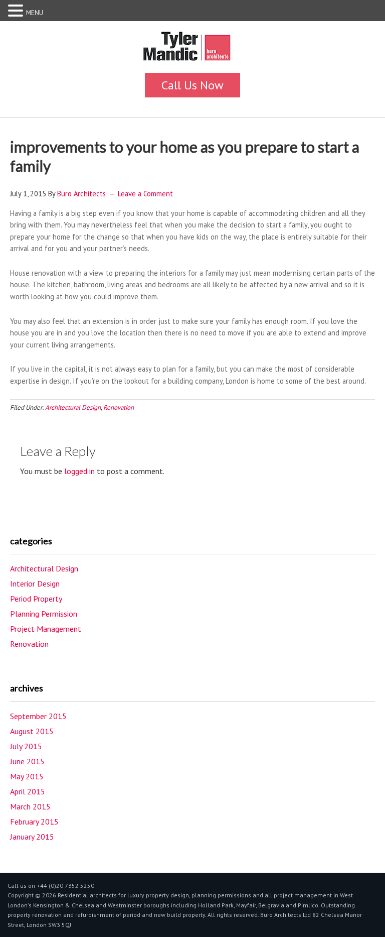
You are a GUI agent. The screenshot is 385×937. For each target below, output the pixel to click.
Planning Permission (43, 614)
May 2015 (27, 776)
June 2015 (27, 761)
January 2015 (32, 837)
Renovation (118, 407)
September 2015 (38, 716)
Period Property (36, 599)
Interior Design (35, 583)
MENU (34, 13)
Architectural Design (73, 407)
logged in (79, 471)
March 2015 (30, 806)
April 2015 (27, 791)
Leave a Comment (145, 193)
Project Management (45, 629)
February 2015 (34, 821)
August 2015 (32, 731)
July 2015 (26, 746)
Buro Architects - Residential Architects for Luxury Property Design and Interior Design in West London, (192, 49)
